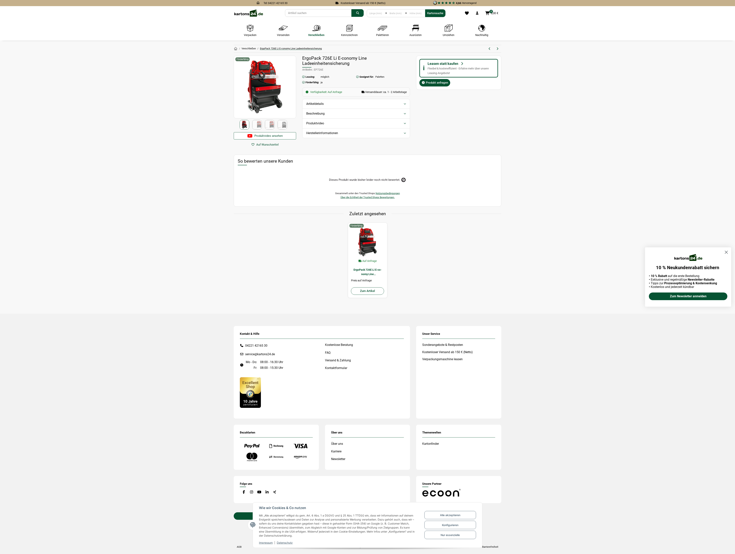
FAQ (328, 352)
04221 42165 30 (256, 345)
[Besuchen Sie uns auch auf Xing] (275, 492)
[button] (477, 13)
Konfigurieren (450, 525)
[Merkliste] (466, 13)
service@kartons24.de (260, 354)
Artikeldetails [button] (315, 104)
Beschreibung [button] (315, 113)
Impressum (266, 542)
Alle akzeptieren (450, 515)
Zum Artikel (367, 291)
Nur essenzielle (450, 535)
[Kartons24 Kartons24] (236, 49)
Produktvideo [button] (315, 123)
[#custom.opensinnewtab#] (250, 392)
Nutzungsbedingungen (388, 193)
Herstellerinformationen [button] (322, 133)
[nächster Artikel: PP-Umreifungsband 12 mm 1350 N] (497, 48)
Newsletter (338, 459)
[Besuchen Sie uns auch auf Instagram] (251, 492)
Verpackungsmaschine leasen (442, 359)
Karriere (336, 451)
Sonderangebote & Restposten (442, 345)
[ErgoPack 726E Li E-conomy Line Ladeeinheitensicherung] (367, 242)
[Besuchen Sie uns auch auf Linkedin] (267, 492)
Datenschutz (285, 542)
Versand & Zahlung (338, 360)
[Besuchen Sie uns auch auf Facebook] (244, 492)
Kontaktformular (336, 368)
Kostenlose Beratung (339, 345)
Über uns (337, 444)
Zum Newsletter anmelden (688, 296)
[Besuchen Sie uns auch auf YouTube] (259, 492)
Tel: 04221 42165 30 (275, 3)
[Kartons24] (248, 13)
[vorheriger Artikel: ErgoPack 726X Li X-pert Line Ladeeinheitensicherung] (490, 48)
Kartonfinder (430, 444)
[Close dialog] (726, 252)
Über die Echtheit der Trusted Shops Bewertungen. (368, 197)
